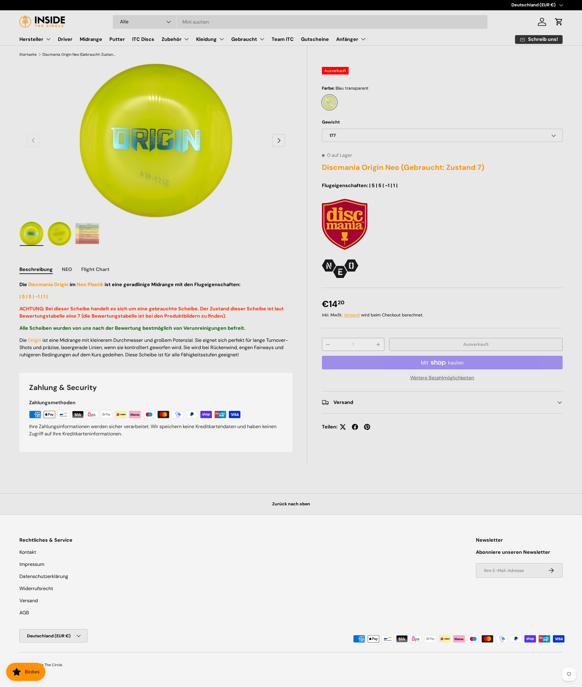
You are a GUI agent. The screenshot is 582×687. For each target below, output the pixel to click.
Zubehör (172, 39)
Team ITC (283, 39)
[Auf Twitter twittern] (343, 427)
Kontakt (27, 552)
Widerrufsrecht (36, 588)
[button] (559, 21)
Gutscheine (315, 39)
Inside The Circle (47, 664)
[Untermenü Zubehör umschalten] (186, 39)
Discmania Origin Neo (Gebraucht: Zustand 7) (78, 54)
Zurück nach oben (291, 504)
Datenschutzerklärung (43, 576)
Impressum (31, 564)
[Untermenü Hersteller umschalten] (48, 39)
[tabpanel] (156, 319)
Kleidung (206, 39)
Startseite (28, 54)
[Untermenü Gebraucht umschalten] (262, 39)
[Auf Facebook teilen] (355, 427)
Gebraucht (244, 39)
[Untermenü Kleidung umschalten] (221, 39)
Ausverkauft (476, 344)
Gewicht (331, 122)
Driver (65, 39)
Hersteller (31, 39)
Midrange (91, 39)
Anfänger (347, 39)
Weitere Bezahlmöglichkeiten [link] (442, 378)
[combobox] (300, 22)
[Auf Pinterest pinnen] (367, 427)
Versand (352, 315)
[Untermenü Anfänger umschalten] (363, 39)
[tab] (36, 269)
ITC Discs (143, 39)
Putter (117, 39)
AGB (24, 612)
